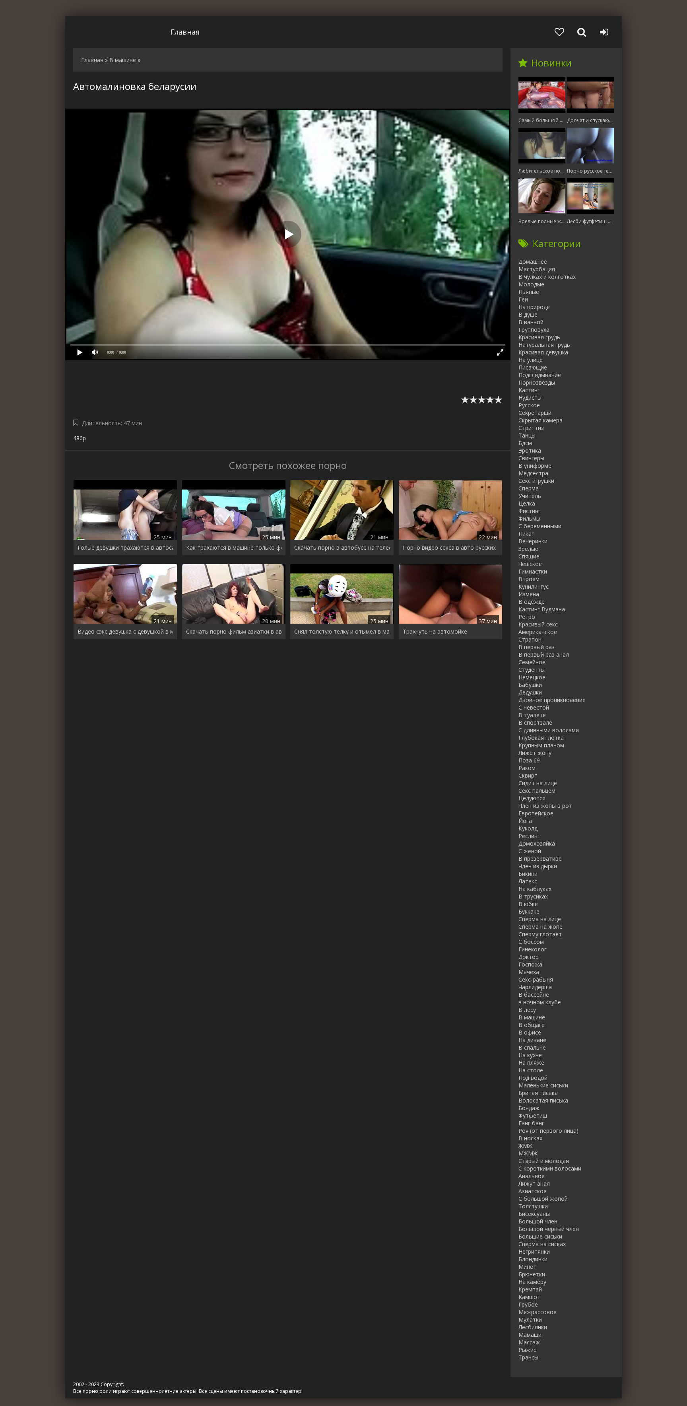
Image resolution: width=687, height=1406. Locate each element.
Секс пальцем (536, 790)
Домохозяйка (536, 843)
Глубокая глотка (541, 737)
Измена (528, 594)
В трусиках (533, 896)
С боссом (531, 941)
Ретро (526, 616)
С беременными (539, 526)
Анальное (531, 1176)
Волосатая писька (543, 1100)
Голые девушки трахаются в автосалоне (125, 547)
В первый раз (536, 647)
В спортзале (535, 722)
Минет (527, 1266)
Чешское (530, 564)
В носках (530, 1138)
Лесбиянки (532, 1327)
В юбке (528, 904)
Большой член (537, 1221)
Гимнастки (532, 571)
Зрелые (528, 548)
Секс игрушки (536, 480)
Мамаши (529, 1334)
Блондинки (532, 1259)
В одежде (531, 601)
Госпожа (530, 964)
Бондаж (529, 1108)
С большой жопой (543, 1198)
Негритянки (534, 1251)
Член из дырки (537, 866)
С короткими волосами (549, 1168)
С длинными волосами (548, 730)
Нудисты (529, 397)
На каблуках (534, 889)
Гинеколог (532, 949)
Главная (185, 32)
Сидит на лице (537, 783)
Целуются (531, 798)
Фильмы (529, 518)
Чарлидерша (535, 987)
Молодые (531, 284)
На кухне (530, 1055)
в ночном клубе (539, 1002)
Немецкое (531, 677)
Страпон (529, 639)
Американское (537, 632)
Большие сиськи (540, 1236)
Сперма (528, 488)
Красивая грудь (539, 337)
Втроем (529, 579)
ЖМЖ (525, 1145)
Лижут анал (534, 1183)
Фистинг (529, 511)
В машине (531, 1017)
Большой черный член (548, 1229)
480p (79, 438)
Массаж (529, 1342)
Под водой (532, 1077)
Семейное (531, 662)
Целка (526, 503)
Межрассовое (537, 1312)
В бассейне (533, 994)
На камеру (532, 1281)
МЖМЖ (528, 1153)
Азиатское (532, 1191)
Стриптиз (531, 428)
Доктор (528, 957)
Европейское (535, 813)
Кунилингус (533, 586)
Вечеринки (532, 541)
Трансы (528, 1357)
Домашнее (532, 261)
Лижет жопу (534, 752)
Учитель (529, 496)
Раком (527, 768)
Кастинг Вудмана (541, 609)
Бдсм (525, 443)
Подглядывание (539, 375)
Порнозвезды (536, 382)
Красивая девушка (543, 352)
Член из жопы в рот (545, 805)
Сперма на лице (539, 919)
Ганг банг (531, 1123)
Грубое (528, 1304)
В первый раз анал (543, 654)
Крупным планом (541, 745)
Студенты (531, 669)
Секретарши (534, 412)
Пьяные (528, 292)
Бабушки (530, 684)
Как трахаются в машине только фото (233, 547)
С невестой (533, 707)
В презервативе (540, 858)
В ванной (530, 322)
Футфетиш (532, 1115)
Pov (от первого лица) (548, 1130)
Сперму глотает (540, 934)
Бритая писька (538, 1093)
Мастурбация (536, 269)
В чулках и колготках (547, 276)
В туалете (532, 715)
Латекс (527, 881)
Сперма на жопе (540, 926)
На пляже (531, 1062)
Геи (523, 299)
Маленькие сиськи (543, 1085)
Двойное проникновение (552, 700)
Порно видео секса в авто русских (449, 547)
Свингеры (531, 458)
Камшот (529, 1297)
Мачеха (528, 972)
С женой (529, 851)
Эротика (529, 450)
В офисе (529, 1032)
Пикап (526, 533)
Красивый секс (538, 624)
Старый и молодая (543, 1161)
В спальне (532, 1047)
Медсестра (533, 473)
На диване (532, 1040)
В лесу (527, 1009)
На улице (530, 360)
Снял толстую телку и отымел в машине (342, 631)
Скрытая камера (540, 420)
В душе (528, 314)
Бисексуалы (534, 1213)
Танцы (527, 435)
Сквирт (528, 775)
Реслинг (529, 836)
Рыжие (527, 1349)
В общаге (531, 1025)
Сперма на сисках (542, 1244)
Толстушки (533, 1206)
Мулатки (530, 1319)
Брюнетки (531, 1274)
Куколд (528, 828)
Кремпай (530, 1289)
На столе (530, 1070)
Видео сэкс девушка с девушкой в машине (125, 631)
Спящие (529, 556)
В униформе (534, 465)
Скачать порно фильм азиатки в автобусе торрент (233, 631)
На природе (534, 307)
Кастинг (529, 390)
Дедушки (530, 692)
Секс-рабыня (535, 979)
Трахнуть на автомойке (435, 631)
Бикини (528, 873)
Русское (529, 405)
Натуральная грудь (544, 344)
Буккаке (529, 911)
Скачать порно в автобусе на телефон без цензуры (342, 547)
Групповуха (533, 329)
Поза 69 (529, 760)
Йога (525, 821)
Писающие (532, 367)
